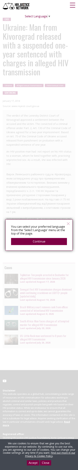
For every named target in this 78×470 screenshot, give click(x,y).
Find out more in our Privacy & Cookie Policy (50, 454)
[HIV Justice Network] (16, 6)
